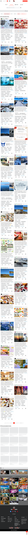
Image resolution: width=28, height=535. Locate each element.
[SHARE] (8, 42)
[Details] (11, 42)
